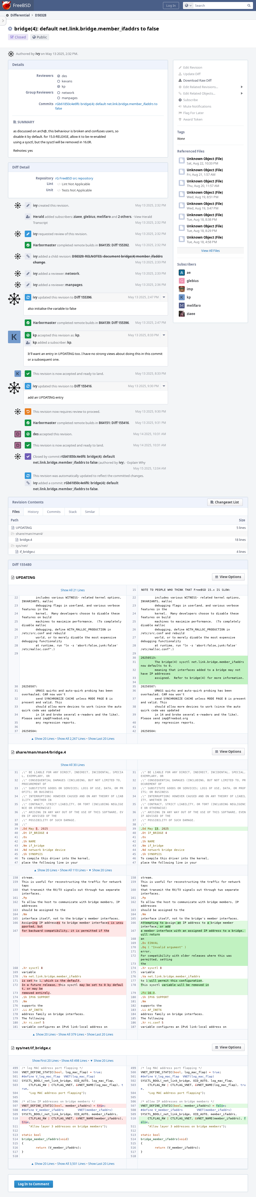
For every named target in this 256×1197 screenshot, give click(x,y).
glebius (192, 281)
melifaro (194, 305)
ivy (38, 53)
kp (189, 297)
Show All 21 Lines (73, 590)
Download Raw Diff (197, 80)
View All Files (210, 250)
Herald (38, 216)
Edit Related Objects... (199, 93)
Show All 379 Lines (71, 1034)
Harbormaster (44, 245)
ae (189, 272)
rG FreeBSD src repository (74, 178)
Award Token (192, 119)
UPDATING (24, 527)
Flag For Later (193, 113)
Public (42, 37)
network (68, 92)
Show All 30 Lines (73, 765)
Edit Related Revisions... (200, 87)
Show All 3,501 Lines (71, 1164)
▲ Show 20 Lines (42, 739)
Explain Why (136, 462)
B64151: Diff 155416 (114, 423)
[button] (171, 5)
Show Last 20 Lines (101, 739)
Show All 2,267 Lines (71, 739)
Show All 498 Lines (74, 1060)
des (64, 76)
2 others (124, 216)
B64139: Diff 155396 (114, 322)
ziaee (191, 313)
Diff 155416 (83, 386)
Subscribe (190, 100)
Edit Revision (192, 67)
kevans (67, 81)
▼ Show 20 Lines (100, 870)
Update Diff (191, 74)
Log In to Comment (33, 1184)
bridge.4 (26, 539)
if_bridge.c (27, 551)
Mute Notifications (197, 106)
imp (190, 289)
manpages (70, 98)
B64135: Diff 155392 (114, 245)
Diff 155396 (83, 297)
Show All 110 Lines (73, 870)
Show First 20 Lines (45, 1060)
